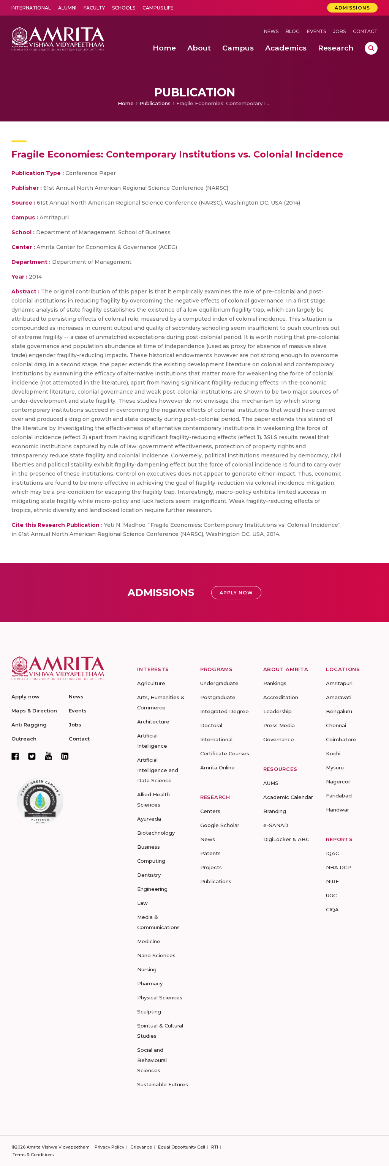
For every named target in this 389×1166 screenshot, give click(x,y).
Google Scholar (219, 825)
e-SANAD (275, 825)
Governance (278, 739)
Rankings (274, 683)
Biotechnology (156, 833)
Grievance (141, 1147)
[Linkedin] (65, 756)
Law (142, 903)
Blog (293, 31)
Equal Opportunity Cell (181, 1147)
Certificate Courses (224, 753)
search (371, 48)
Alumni (67, 8)
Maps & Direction (34, 710)
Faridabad (339, 796)
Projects (211, 867)
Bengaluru (339, 711)
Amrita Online (217, 767)
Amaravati (338, 697)
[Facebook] (15, 756)
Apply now (25, 696)
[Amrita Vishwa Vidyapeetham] (57, 38)
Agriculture (151, 683)
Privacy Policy (109, 1147)
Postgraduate (218, 697)
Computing (151, 861)
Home (126, 103)
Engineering (152, 889)
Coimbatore (341, 739)
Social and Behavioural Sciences (152, 1060)
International (31, 8)
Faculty (94, 8)
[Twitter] (32, 756)
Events (316, 31)
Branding (274, 811)
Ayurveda (149, 819)
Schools (123, 8)
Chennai (336, 725)
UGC (331, 895)
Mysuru (335, 767)
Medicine (148, 941)
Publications (155, 103)
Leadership (277, 711)
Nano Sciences (156, 955)
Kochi (333, 753)
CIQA (332, 909)
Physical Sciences (159, 997)
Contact (365, 31)
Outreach (23, 739)
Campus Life (158, 8)
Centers (210, 811)
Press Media (279, 725)
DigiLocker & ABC (286, 839)
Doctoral (211, 725)
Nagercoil (338, 781)
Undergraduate (219, 683)
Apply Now (236, 593)
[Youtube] (48, 756)
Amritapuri (339, 683)
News (271, 31)
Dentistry (149, 875)
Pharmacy (150, 983)
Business (148, 847)
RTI (214, 1147)
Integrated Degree (224, 711)
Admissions (352, 8)
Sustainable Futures (162, 1084)
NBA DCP (338, 867)
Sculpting (149, 1011)
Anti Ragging (29, 725)
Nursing (147, 969)
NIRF (332, 881)
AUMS (270, 783)
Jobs (339, 31)
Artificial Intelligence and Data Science (157, 770)
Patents (210, 853)
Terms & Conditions (33, 1154)
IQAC (332, 853)
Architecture (153, 722)
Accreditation (280, 697)
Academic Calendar (288, 797)
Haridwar (337, 810)
